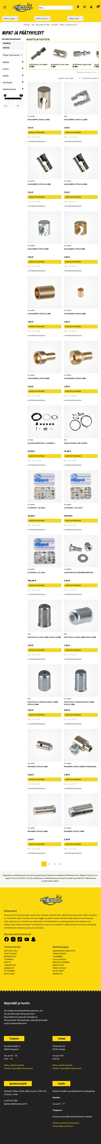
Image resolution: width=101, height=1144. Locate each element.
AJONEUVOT (9, 968)
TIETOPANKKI (9, 971)
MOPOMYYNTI (10, 956)
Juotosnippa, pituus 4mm (75, 314)
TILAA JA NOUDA (59, 959)
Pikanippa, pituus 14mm (38, 831)
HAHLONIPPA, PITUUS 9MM (74, 249)
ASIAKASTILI (57, 974)
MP (33, 25)
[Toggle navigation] (5, 7)
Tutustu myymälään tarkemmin (18, 1068)
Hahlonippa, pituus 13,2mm (75, 120)
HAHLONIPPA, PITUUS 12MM (38, 120)
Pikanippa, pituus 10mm (38, 767)
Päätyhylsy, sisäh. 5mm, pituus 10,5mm (44, 637)
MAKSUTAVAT (58, 965)
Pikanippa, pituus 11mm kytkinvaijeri (80, 767)
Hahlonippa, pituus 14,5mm (39, 184)
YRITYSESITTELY (11, 951)
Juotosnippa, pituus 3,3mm (39, 314)
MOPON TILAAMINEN (61, 962)
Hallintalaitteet (43, 25)
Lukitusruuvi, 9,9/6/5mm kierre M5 (78, 573)
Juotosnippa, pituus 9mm (75, 378)
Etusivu (27, 25)
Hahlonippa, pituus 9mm (38, 249)
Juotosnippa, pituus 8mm (38, 378)
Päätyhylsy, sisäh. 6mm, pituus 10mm (80, 637)
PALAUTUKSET (58, 971)
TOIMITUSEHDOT (59, 953)
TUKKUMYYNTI (10, 965)
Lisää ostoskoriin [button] (36, 132)
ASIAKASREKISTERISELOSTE (63, 951)
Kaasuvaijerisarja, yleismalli (41, 443)
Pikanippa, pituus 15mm (74, 831)
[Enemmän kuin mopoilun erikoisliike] (20, 7)
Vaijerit (55, 25)
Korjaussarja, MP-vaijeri (75, 443)
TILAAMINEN (57, 956)
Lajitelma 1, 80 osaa (36, 508)
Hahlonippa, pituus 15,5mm (75, 184)
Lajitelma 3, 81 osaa (36, 573)
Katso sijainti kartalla (14, 1065)
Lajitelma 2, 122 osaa (73, 508)
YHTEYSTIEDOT (10, 953)
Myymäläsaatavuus (37, 141)
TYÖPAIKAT (8, 959)
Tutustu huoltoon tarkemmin (65, 1122)
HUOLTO (7, 962)
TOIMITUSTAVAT (59, 968)
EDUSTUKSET (9, 974)
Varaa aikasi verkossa (62, 1126)
